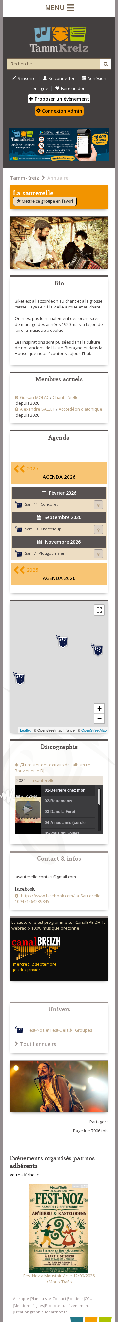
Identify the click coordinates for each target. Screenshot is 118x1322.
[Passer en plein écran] (99, 610)
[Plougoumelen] (20, 679)
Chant (58, 397)
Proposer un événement (67, 1305)
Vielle (73, 397)
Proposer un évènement (61, 99)
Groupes (83, 1030)
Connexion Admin (61, 111)
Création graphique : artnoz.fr (40, 1312)
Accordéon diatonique (80, 409)
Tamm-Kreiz (24, 177)
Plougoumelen (52, 553)
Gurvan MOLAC (34, 397)
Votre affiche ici (25, 1175)
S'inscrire (27, 78)
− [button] (99, 718)
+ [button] (99, 708)
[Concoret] (63, 642)
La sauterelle (42, 780)
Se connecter (62, 78)
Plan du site (41, 1298)
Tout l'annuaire (38, 1043)
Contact (59, 1298)
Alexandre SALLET (37, 409)
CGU (88, 1298)
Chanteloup (51, 528)
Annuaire (58, 177)
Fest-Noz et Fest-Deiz (48, 1030)
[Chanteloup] (98, 650)
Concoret (49, 504)
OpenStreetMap (94, 730)
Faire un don (73, 88)
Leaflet (25, 730)
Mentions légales (29, 1305)
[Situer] (98, 504)
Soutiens (75, 1298)
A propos (21, 1298)
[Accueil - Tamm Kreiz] (59, 37)
